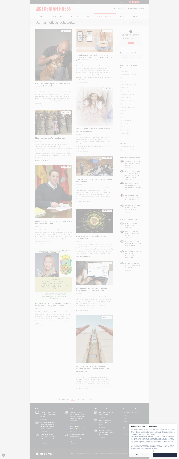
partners (141, 429)
